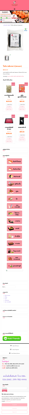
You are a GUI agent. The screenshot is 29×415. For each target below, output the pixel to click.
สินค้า (9, 25)
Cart (6, 298)
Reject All (15, 412)
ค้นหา (4, 391)
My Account (7, 295)
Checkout (7, 300)
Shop (6, 297)
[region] (14, 403)
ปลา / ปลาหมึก (8, 302)
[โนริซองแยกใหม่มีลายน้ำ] (7, 58)
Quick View (9, 109)
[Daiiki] (14, 3)
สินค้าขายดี (16, 76)
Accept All (14, 404)
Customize (14, 408)
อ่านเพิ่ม (9, 106)
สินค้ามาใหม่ (21, 76)
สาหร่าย (9, 76)
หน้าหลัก (5, 25)
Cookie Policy (8, 401)
